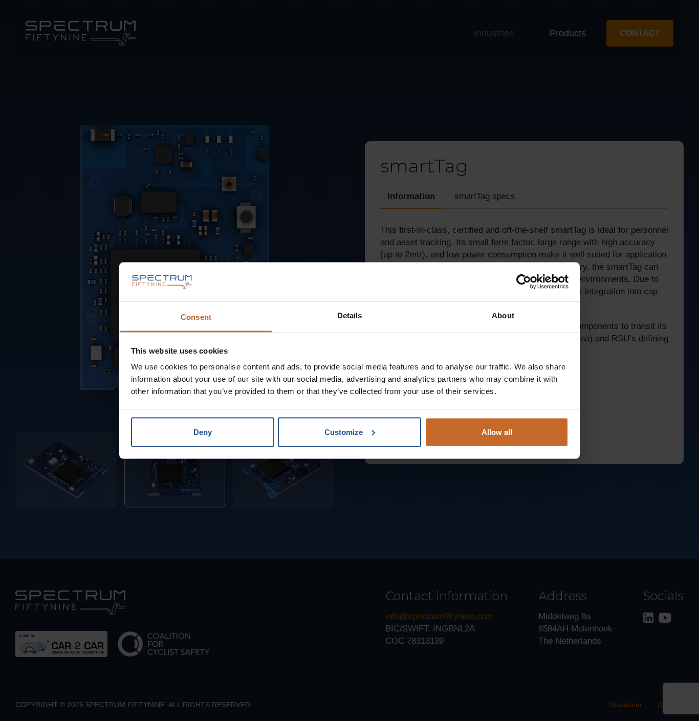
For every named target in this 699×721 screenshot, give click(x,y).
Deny (202, 431)
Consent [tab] (196, 317)
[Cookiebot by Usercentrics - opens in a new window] (524, 282)
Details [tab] (349, 315)
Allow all (497, 431)
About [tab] (503, 315)
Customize (343, 431)
